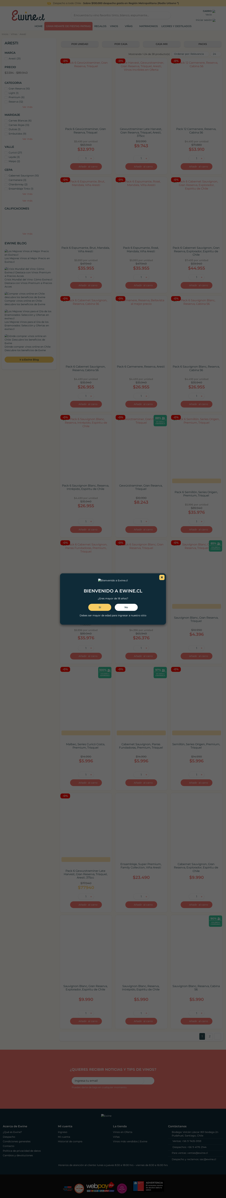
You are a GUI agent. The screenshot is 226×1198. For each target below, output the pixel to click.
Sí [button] (100, 607)
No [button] (126, 607)
